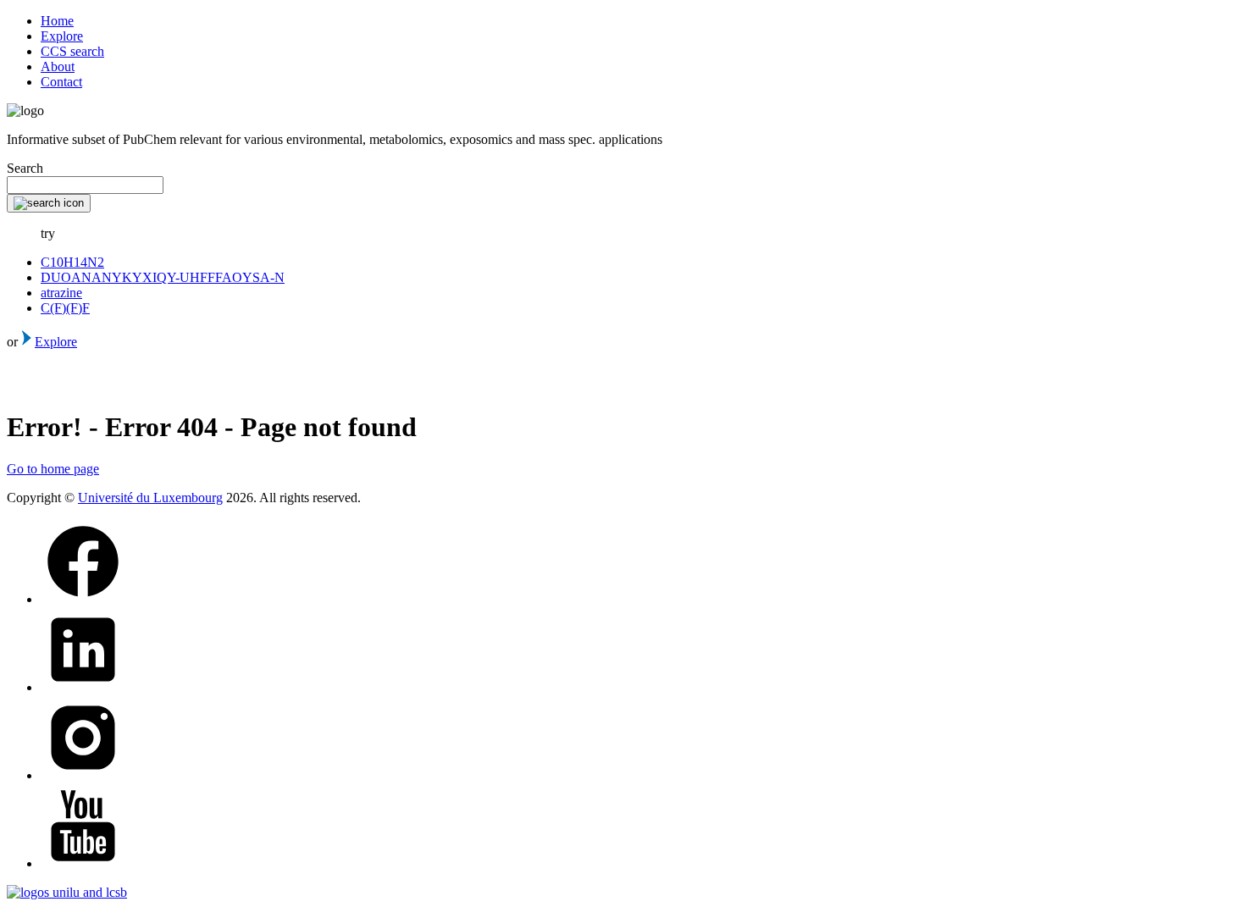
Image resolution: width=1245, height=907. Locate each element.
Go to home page (53, 469)
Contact (61, 82)
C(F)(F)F (65, 308)
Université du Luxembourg (150, 497)
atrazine (61, 292)
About (58, 66)
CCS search (72, 51)
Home (57, 21)
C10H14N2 (72, 262)
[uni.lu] (67, 892)
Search (25, 168)
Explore (62, 36)
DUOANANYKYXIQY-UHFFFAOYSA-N (163, 277)
